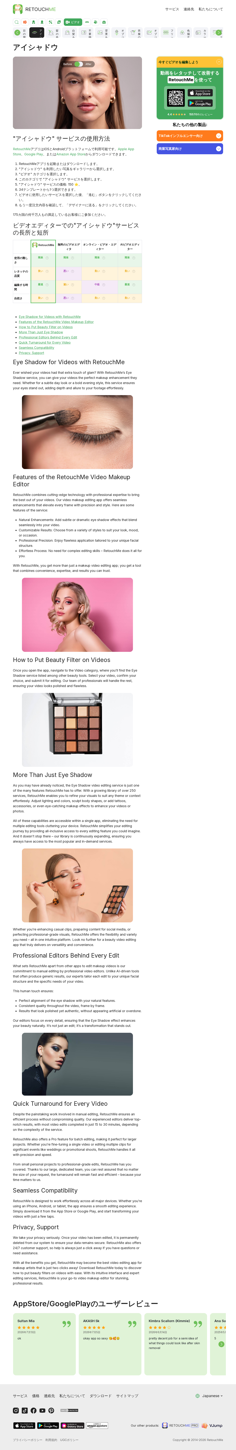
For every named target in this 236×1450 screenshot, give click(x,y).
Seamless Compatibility (36, 348)
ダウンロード (101, 1396)
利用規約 (51, 1440)
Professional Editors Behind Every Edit (48, 337)
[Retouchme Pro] (180, 1425)
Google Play (33, 154)
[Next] (219, 33)
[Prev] (17, 33)
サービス (172, 9)
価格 (35, 1396)
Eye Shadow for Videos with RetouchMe (50, 317)
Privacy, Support (31, 353)
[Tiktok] (25, 1411)
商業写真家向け (170, 149)
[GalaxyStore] (72, 1425)
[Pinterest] (51, 1411)
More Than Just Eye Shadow (41, 332)
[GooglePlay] (200, 103)
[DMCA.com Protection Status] (69, 1410)
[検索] (16, 22)
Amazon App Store (70, 154)
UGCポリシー (69, 1440)
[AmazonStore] (97, 1425)
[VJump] (212, 1425)
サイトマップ (127, 1396)
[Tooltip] (47, 258)
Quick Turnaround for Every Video (45, 342)
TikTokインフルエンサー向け (181, 136)
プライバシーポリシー (27, 1440)
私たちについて (211, 9)
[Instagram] (16, 1411)
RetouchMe (22, 149)
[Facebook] (34, 1411)
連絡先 (189, 9)
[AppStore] (200, 92)
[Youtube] (42, 1411)
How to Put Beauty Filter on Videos (46, 327)
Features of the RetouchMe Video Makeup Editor (56, 322)
